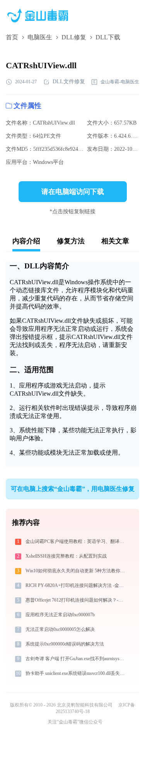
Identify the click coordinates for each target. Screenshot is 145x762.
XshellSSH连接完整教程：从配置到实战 (66, 556)
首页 (12, 37)
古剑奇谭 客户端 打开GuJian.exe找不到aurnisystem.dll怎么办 (76, 658)
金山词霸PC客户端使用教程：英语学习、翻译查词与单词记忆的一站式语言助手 (76, 541)
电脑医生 (39, 37)
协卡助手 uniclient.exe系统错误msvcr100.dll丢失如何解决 (76, 673)
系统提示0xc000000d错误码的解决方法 (65, 644)
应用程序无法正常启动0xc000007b (60, 614)
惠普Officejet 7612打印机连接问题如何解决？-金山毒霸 (76, 600)
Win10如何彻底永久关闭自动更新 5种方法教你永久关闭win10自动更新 (76, 570)
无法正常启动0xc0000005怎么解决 (60, 629)
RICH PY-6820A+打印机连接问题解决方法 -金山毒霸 (76, 585)
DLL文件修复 (69, 81)
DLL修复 (73, 37)
